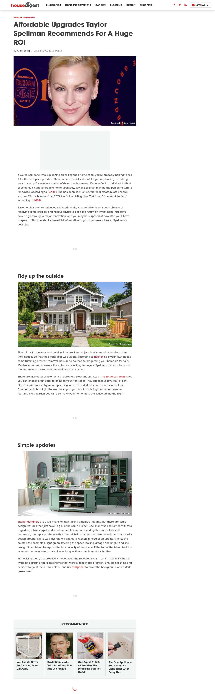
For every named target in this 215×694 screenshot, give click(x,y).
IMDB (37, 200)
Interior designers (28, 522)
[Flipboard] (180, 5)
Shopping (146, 5)
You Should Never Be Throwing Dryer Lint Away (27, 665)
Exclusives (53, 5)
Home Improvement (78, 5)
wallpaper (78, 567)
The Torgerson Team (113, 376)
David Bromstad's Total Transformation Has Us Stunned (59, 665)
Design (131, 5)
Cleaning (116, 5)
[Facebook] (174, 5)
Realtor (52, 192)
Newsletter (202, 5)
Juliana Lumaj (23, 50)
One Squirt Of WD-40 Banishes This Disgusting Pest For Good (89, 667)
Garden (100, 5)
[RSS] (185, 5)
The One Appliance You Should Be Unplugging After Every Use (120, 667)
